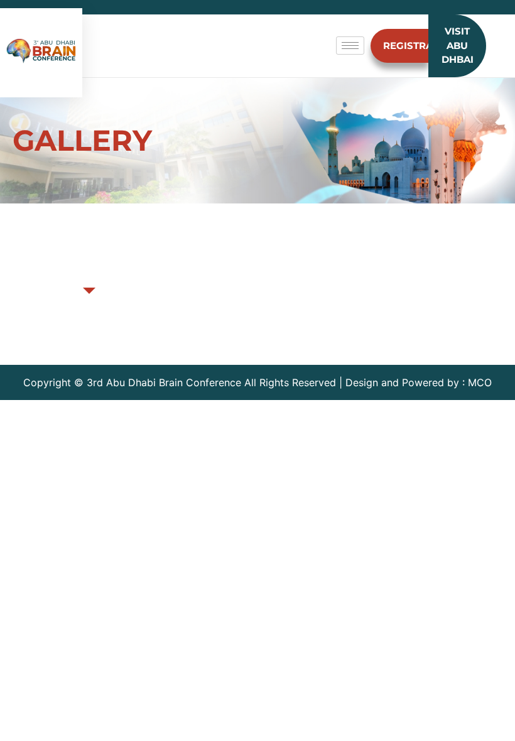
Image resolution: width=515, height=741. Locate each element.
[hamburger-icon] (350, 45)
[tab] (89, 268)
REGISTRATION (405, 45)
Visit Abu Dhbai (458, 45)
